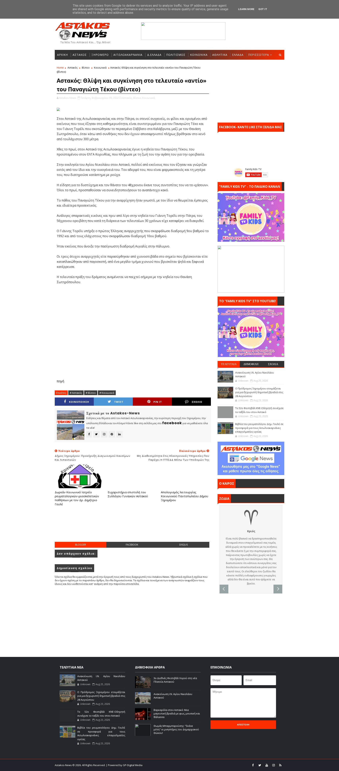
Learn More (246, 9)
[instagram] (273, 765)
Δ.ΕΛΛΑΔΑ (154, 55)
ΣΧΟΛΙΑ (273, 364)
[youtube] (267, 765)
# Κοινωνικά (106, 393)
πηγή (60, 381)
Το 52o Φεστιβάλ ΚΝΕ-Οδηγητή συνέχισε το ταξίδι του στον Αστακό (259, 410)
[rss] (280, 765)
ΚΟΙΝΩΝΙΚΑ (199, 55)
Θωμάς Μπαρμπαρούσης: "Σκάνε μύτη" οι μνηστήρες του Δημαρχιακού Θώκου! (176, 729)
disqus (183, 544)
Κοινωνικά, (148, 98)
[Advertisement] (132, 528)
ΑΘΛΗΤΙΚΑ (219, 55)
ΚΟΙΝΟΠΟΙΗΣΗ (79, 402)
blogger (80, 544)
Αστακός (72, 67)
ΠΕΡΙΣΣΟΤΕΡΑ (258, 55)
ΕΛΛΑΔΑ (237, 55)
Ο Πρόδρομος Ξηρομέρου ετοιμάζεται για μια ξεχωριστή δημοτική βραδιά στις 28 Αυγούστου (259, 392)
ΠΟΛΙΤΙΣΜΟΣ (175, 55)
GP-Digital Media (212, 765)
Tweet (118, 402)
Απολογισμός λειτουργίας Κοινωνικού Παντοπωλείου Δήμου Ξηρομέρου (184, 496)
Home (60, 67)
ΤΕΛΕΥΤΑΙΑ (229, 364)
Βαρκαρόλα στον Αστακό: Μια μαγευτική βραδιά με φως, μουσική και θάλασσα (177, 713)
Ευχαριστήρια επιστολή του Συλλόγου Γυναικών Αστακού (128, 494)
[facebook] (253, 765)
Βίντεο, (137, 98)
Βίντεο (86, 67)
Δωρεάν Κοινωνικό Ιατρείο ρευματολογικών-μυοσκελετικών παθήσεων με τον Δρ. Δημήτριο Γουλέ (77, 498)
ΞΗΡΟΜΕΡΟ (100, 55)
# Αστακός (76, 393)
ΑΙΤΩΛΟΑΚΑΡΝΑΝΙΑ (127, 55)
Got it (262, 9)
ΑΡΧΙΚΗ (62, 55)
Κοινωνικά (100, 67)
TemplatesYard (172, 765)
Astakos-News (63, 765)
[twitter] (260, 765)
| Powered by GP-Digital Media (124, 765)
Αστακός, (127, 98)
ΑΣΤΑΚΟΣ (80, 55)
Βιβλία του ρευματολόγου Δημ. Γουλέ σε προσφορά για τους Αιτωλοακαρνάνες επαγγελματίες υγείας (259, 427)
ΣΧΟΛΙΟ (197, 402)
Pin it (157, 402)
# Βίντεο (91, 393)
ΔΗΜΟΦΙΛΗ (250, 364)
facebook (132, 544)
